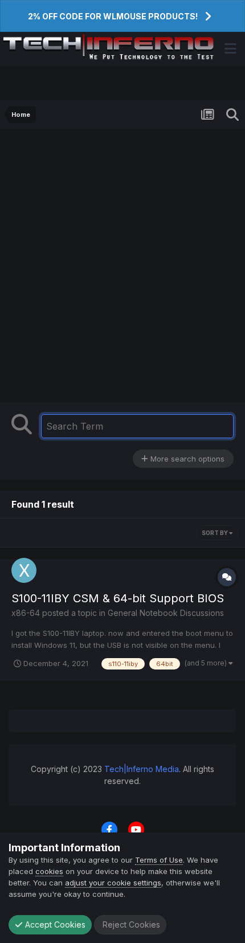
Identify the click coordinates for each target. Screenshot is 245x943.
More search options (186, 458)
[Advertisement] (122, 268)
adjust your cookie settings (113, 882)
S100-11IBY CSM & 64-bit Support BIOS (117, 598)
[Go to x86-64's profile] (23, 570)
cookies (49, 871)
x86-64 (25, 613)
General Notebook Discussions (166, 613)
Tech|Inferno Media (141, 769)
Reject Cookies (130, 924)
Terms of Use (159, 859)
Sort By (215, 532)
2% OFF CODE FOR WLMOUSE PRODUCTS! (113, 16)
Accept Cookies (54, 924)
